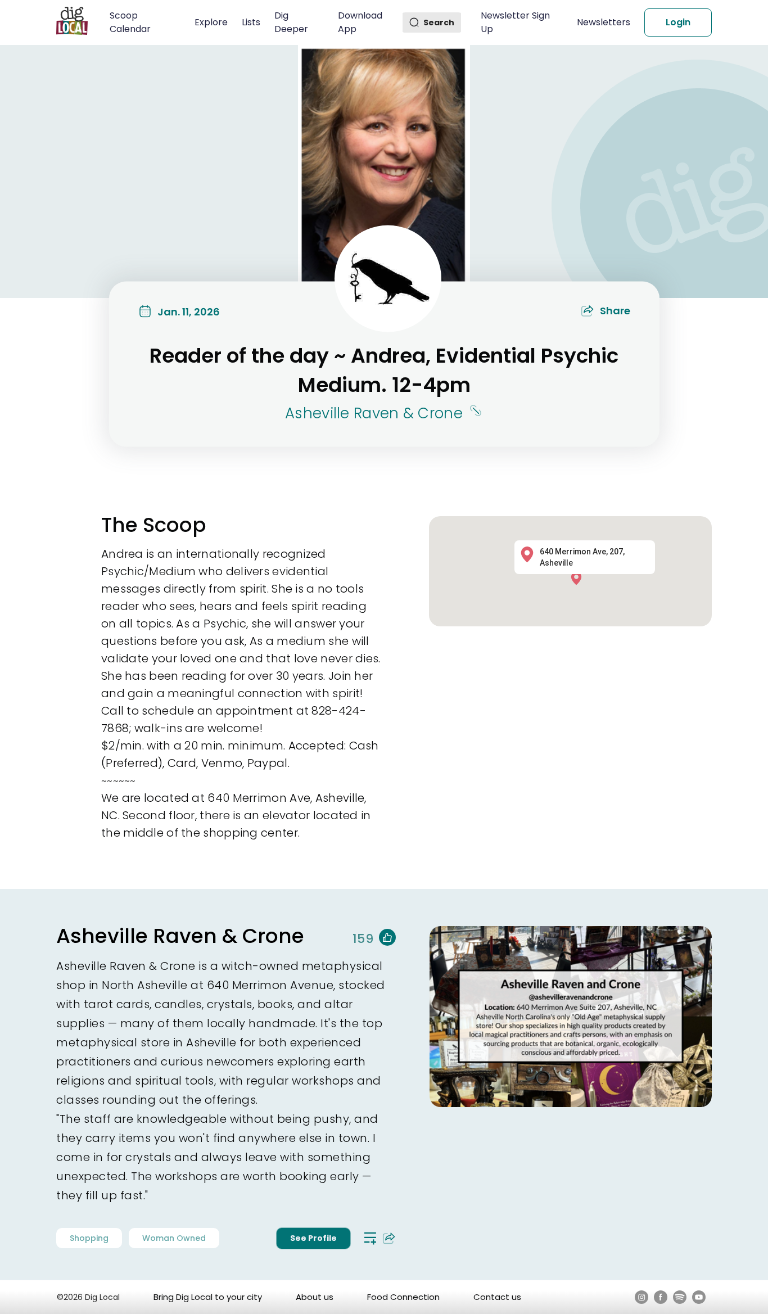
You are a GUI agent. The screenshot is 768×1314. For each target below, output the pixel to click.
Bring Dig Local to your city (207, 1297)
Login (678, 22)
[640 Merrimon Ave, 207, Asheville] (579, 577)
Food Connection (403, 1297)
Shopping (89, 1238)
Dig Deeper (291, 22)
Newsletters (603, 22)
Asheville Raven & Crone (374, 413)
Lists (251, 22)
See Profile (313, 1238)
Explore (211, 22)
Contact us (497, 1297)
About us (314, 1297)
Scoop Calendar (130, 22)
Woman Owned (174, 1238)
